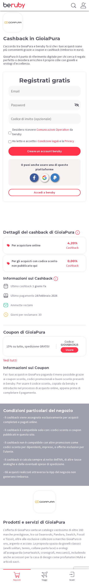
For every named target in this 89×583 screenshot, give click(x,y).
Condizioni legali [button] (48, 141)
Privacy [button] (69, 141)
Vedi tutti (10, 360)
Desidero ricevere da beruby (42, 132)
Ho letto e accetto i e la (43, 141)
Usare (69, 350)
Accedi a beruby (44, 192)
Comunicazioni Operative (53, 129)
